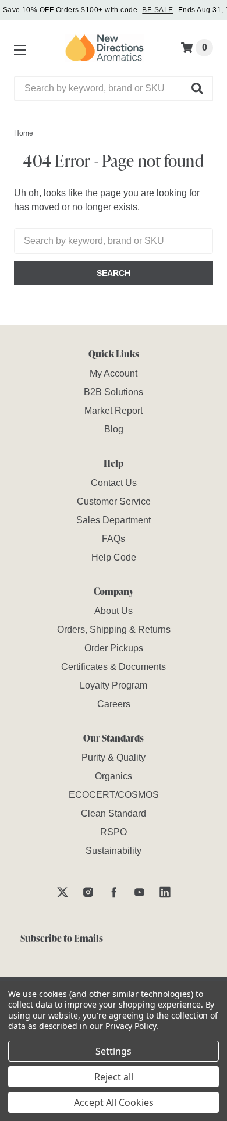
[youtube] (139, 892)
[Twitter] (62, 892)
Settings (113, 1051)
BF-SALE (157, 10)
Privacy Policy (130, 1025)
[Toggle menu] (17, 48)
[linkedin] (165, 892)
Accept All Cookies (114, 1102)
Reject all (113, 1076)
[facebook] (114, 892)
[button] (198, 88)
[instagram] (88, 892)
